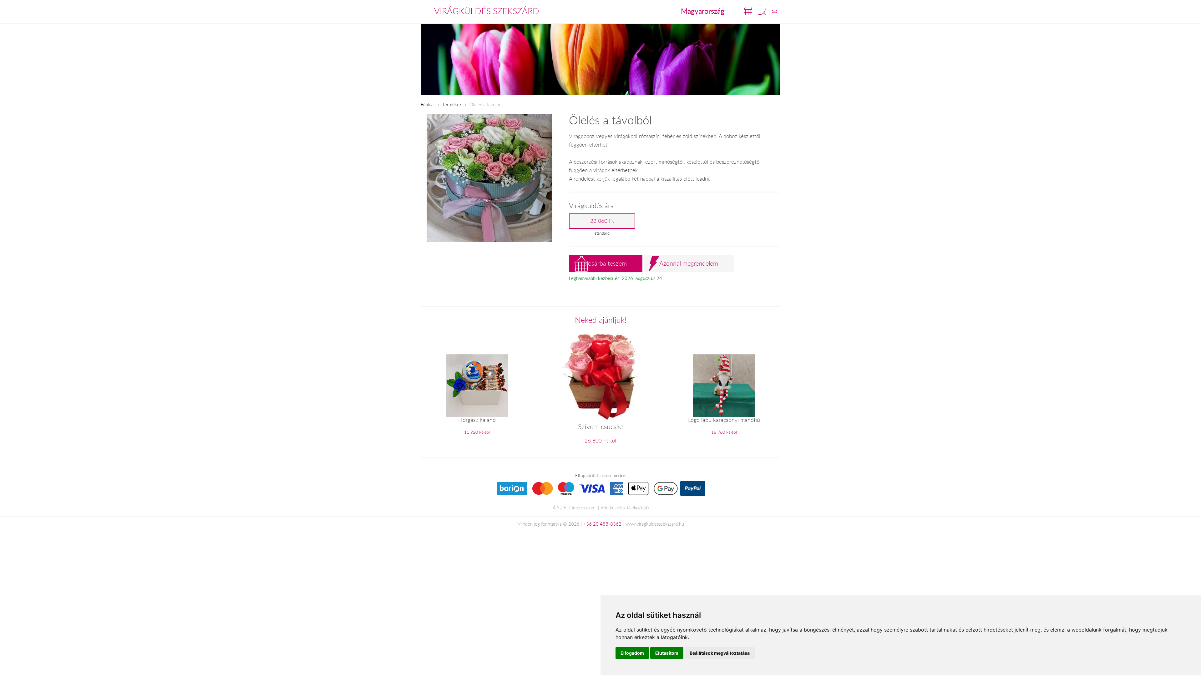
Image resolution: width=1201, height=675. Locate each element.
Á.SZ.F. (560, 507)
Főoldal (427, 104)
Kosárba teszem (605, 263)
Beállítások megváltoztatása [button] (720, 653)
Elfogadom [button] (632, 653)
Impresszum (583, 507)
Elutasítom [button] (666, 653)
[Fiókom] (774, 11)
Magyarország (702, 11)
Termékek (452, 104)
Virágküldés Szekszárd (486, 11)
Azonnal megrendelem (688, 263)
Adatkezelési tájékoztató (624, 507)
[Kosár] (748, 11)
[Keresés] (762, 11)
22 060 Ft (602, 221)
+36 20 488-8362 (602, 524)
